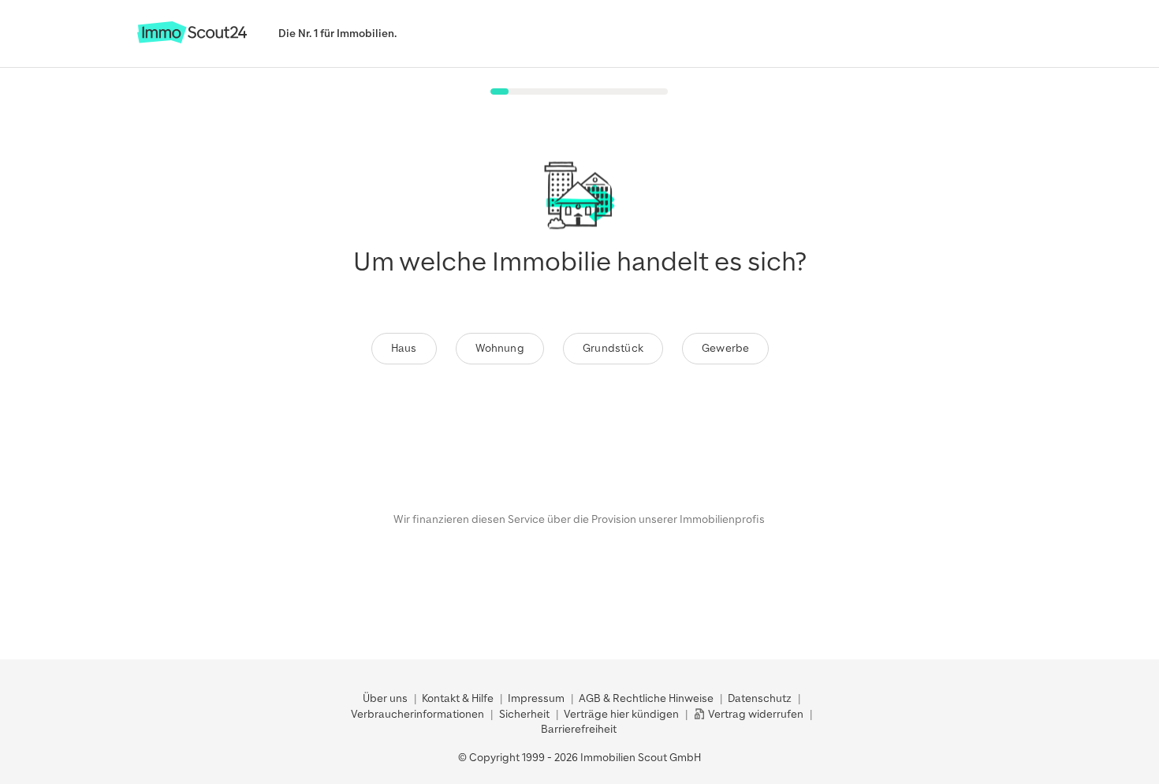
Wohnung (499, 348)
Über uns (385, 698)
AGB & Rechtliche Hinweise (646, 698)
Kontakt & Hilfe (458, 698)
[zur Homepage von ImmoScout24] (192, 40)
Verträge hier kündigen (621, 714)
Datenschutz (760, 698)
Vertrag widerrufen (754, 714)
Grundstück (613, 348)
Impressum (536, 698)
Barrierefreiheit (579, 729)
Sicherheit (524, 714)
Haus (404, 348)
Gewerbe (725, 348)
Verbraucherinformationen (417, 714)
